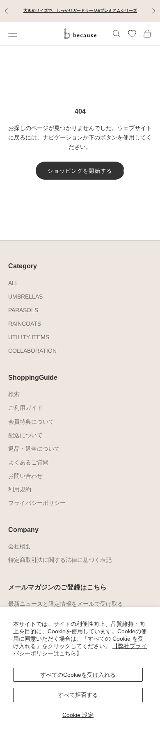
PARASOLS (23, 310)
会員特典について (31, 421)
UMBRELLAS (25, 296)
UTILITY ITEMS (28, 337)
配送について (25, 435)
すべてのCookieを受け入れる (78, 674)
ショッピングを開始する (80, 171)
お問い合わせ (25, 475)
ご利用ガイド (25, 407)
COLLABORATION (32, 350)
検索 (14, 394)
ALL (13, 283)
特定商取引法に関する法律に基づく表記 (60, 560)
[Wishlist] (132, 34)
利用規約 (19, 489)
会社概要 (19, 546)
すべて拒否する (78, 695)
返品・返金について (34, 448)
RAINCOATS (24, 323)
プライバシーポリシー (37, 503)
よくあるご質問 (28, 462)
